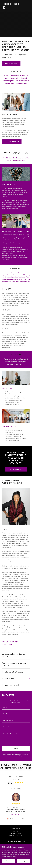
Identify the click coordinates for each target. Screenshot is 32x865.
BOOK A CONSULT (11, 63)
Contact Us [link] (16, 828)
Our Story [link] (16, 831)
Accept (23, 861)
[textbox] (16, 707)
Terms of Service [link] (17, 756)
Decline (8, 861)
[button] (28, 5)
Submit (16, 748)
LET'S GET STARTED (12, 141)
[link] (12, 8)
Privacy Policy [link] (16, 833)
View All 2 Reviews (16, 788)
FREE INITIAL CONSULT (16, 469)
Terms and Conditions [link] (16, 835)
